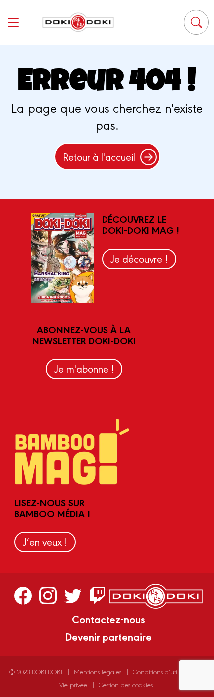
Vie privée (73, 684)
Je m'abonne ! (84, 368)
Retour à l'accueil (99, 156)
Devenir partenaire (108, 636)
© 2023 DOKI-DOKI (35, 671)
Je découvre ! (139, 258)
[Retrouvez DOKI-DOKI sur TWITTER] (73, 594)
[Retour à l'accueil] (78, 22)
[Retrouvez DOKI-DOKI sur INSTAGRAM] (48, 594)
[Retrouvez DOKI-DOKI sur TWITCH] (98, 594)
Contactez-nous (108, 618)
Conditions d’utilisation (165, 671)
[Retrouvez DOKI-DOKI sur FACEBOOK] (23, 594)
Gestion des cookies (126, 684)
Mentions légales (97, 671)
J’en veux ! (45, 541)
